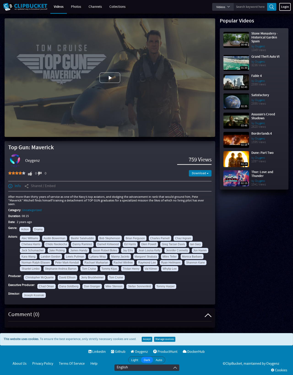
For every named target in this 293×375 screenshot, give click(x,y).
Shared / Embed (43, 186)
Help (94, 363)
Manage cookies (164, 339)
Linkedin (99, 351)
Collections (117, 7)
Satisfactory (260, 95)
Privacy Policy (42, 363)
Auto (159, 360)
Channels (95, 7)
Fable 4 (256, 76)
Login (285, 7)
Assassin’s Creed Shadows (263, 116)
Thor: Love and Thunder (262, 174)
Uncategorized (32, 210)
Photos (76, 7)
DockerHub (196, 351)
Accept (147, 339)
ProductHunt (167, 351)
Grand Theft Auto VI (265, 56)
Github (119, 351)
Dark (147, 360)
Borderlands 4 (261, 133)
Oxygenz (32, 160)
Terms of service (72, 363)
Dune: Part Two (262, 153)
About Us (20, 363)
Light (134, 360)
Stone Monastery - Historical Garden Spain (264, 37)
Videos (58, 7)
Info (18, 186)
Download (199, 173)
